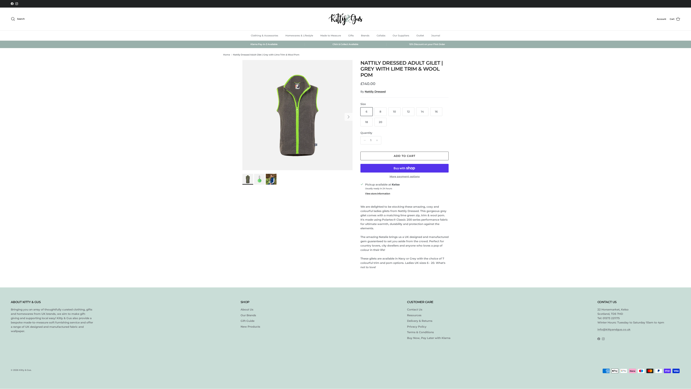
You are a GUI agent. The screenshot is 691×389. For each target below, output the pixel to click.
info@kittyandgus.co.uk (614, 329)
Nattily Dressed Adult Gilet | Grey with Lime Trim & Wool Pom (266, 54)
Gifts (351, 35)
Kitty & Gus (25, 370)
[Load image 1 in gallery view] (297, 115)
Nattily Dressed (375, 91)
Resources (414, 315)
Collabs (381, 35)
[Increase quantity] (378, 140)
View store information (377, 193)
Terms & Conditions (420, 332)
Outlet (420, 35)
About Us (247, 309)
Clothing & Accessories (264, 35)
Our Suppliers (401, 35)
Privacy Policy (416, 326)
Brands (365, 35)
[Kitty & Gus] (345, 19)
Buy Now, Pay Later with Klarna (428, 338)
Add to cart (404, 156)
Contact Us (414, 309)
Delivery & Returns (419, 321)
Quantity (366, 133)
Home (226, 54)
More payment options (405, 176)
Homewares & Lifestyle (299, 35)
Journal (435, 35)
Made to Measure (330, 35)
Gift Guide (247, 321)
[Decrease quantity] (364, 140)
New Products (250, 326)
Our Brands (248, 315)
